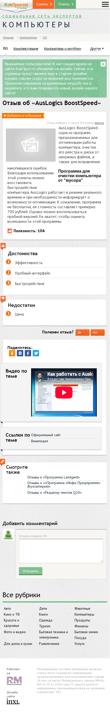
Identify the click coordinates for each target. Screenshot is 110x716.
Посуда (80, 637)
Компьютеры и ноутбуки (62, 48)
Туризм (44, 626)
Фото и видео (15, 632)
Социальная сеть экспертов (42, 16)
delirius (99, 123)
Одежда (45, 620)
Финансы (81, 626)
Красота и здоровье (11, 623)
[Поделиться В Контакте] (20, 353)
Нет (95, 332)
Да (79, 332)
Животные (82, 608)
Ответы (64, 4)
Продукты (82, 620)
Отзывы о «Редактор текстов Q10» (54, 492)
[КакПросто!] (16, 6)
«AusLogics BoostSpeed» (66, 103)
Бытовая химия (86, 632)
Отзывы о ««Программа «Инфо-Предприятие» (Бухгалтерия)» (64, 484)
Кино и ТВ (12, 614)
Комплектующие (26, 48)
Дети (43, 608)
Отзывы (8, 37)
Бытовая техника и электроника (53, 635)
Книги (43, 614)
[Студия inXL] (13, 701)
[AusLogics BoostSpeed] (31, 145)
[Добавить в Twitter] (36, 353)
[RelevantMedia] (14, 680)
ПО (45, 37)
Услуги (79, 643)
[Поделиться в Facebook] (28, 353)
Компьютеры (84, 614)
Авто (7, 608)
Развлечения (49, 643)
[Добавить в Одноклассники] (12, 353)
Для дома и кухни (18, 643)
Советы (42, 4)
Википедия (39, 441)
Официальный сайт (45, 435)
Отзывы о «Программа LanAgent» (53, 477)
